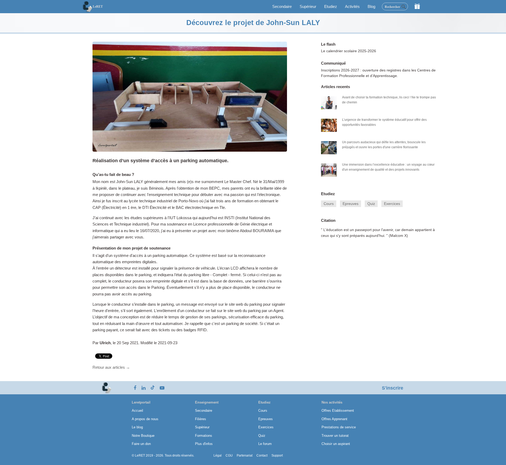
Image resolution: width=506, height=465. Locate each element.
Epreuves (350, 204)
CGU (229, 455)
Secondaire (282, 6)
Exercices (392, 204)
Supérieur (308, 6)
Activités (352, 6)
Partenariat (244, 455)
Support (277, 455)
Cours (329, 204)
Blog (371, 6)
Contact (261, 455)
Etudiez (330, 6)
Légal (217, 455)
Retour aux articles (111, 367)
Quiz (371, 204)
